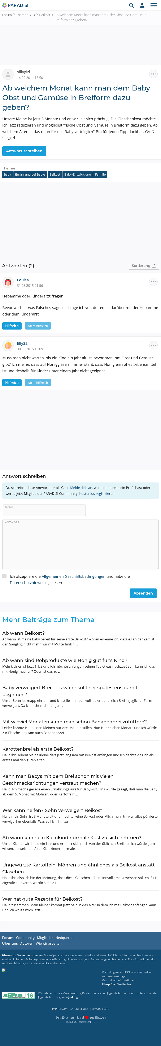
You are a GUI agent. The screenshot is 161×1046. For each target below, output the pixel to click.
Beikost (44, 15)
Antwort (12, 522)
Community (25, 937)
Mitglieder (45, 937)
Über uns (10, 943)
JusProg (73, 997)
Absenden (143, 593)
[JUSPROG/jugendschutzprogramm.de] (18, 995)
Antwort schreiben (24, 151)
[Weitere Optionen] (153, 74)
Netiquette (64, 937)
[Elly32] (9, 345)
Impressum (59, 1009)
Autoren (26, 943)
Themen (22, 15)
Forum (7, 15)
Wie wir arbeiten (49, 943)
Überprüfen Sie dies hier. (117, 984)
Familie (100, 174)
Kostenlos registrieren (96, 493)
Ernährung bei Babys (30, 174)
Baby (7, 174)
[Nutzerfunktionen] (142, 5)
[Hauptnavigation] (153, 5)
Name (9, 507)
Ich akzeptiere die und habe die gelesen (70, 579)
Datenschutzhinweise (28, 582)
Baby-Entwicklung (77, 174)
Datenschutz (79, 1009)
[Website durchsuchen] (131, 5)
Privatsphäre (99, 1009)
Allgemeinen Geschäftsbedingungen (73, 576)
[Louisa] (9, 281)
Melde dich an (81, 487)
